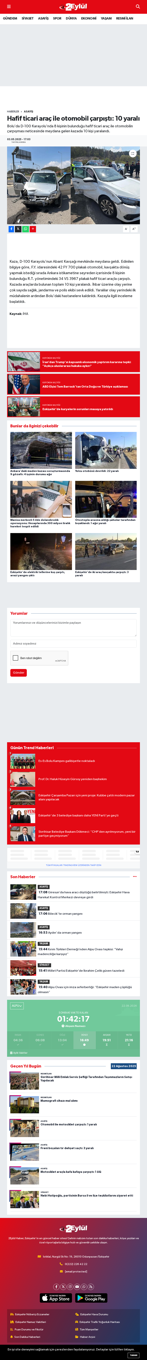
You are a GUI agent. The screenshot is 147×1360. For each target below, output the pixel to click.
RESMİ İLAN (124, 18)
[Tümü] (135, 877)
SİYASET (28, 18)
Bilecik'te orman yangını (60, 913)
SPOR (57, 18)
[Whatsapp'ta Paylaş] (25, 229)
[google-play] (91, 1298)
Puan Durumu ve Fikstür (29, 1329)
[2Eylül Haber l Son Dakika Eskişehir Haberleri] (73, 7)
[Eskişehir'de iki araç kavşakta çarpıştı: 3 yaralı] (106, 551)
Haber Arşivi (87, 1337)
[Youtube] (77, 1287)
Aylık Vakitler (20, 1053)
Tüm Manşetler (89, 1329)
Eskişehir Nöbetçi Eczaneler (32, 1314)
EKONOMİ (88, 18)
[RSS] (91, 1287)
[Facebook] (56, 1287)
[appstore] (56, 1298)
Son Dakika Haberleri (27, 1337)
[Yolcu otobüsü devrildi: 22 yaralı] (106, 450)
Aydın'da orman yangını (60, 932)
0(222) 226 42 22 (76, 1264)
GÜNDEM (10, 18)
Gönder (18, 672)
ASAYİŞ (43, 18)
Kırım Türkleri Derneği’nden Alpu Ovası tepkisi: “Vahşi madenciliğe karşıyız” (80, 952)
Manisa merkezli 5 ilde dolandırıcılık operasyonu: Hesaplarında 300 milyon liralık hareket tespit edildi (40, 523)
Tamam (133, 1355)
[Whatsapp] (84, 1287)
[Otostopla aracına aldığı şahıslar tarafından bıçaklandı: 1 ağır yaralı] (106, 499)
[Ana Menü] (9, 6)
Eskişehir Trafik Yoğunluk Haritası (100, 1322)
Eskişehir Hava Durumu (94, 1314)
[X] (63, 1287)
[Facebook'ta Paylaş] (11, 229)
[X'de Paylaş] (18, 229)
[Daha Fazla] (33, 229)
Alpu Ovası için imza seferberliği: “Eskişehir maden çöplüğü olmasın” (85, 989)
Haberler (13, 111)
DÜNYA (71, 18)
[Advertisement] (76, 98)
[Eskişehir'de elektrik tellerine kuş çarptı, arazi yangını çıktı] (41, 551)
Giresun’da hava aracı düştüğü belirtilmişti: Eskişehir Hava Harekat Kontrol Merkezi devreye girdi (83, 895)
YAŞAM (106, 18)
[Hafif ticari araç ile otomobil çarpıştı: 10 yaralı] (73, 185)
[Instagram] (70, 1287)
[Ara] (138, 6)
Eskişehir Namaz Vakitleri (31, 1322)
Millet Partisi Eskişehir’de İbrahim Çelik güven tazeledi (81, 970)
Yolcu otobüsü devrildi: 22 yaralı (97, 471)
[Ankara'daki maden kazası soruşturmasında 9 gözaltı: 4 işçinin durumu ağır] (41, 450)
